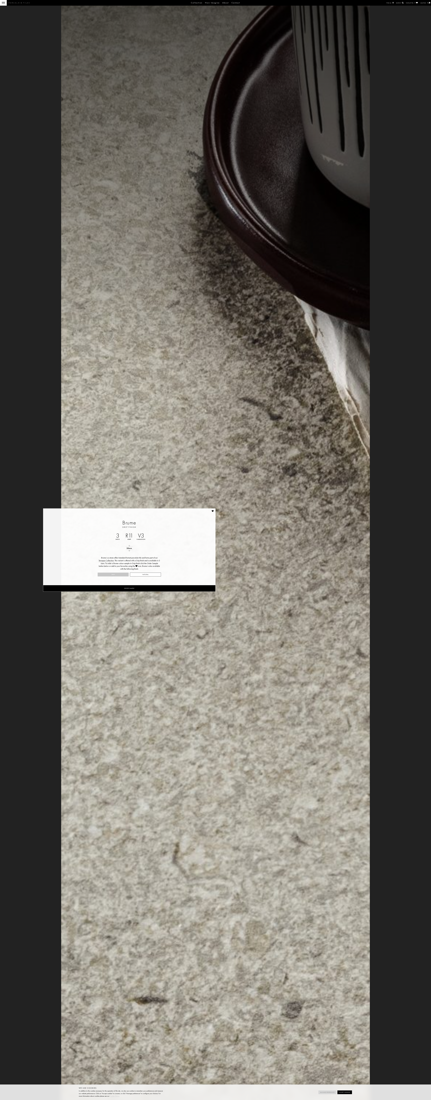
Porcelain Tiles (19, 3)
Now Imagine (212, 3)
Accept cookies (344, 1092)
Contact (236, 3)
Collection (196, 3)
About (225, 3)
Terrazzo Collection (106, 560)
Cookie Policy (114, 1096)
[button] (213, 511)
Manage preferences (327, 1092)
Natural (145, 574)
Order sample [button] (129, 588)
